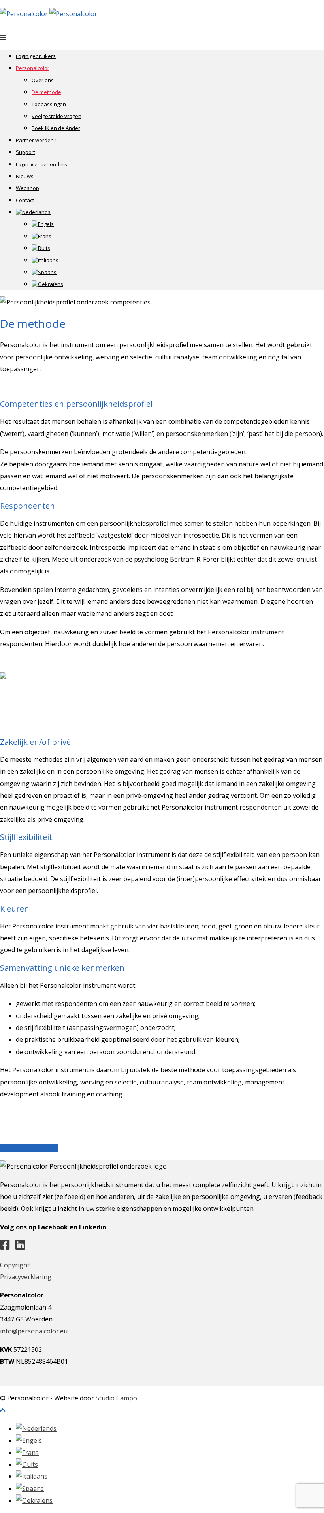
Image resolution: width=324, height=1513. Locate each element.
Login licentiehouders (41, 164)
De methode (46, 92)
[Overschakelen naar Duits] (41, 248)
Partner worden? (36, 140)
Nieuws (25, 176)
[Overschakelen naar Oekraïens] (47, 284)
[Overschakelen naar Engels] (43, 223)
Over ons (43, 80)
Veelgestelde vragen (56, 116)
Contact (25, 200)
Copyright (15, 1265)
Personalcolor (32, 67)
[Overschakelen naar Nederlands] (36, 1428)
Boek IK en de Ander (56, 128)
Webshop (27, 188)
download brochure (29, 1148)
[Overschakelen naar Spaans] (44, 272)
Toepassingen (49, 104)
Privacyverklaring (25, 1276)
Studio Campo (116, 1398)
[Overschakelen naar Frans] (41, 236)
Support (25, 152)
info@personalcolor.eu (34, 1331)
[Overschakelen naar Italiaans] (45, 260)
